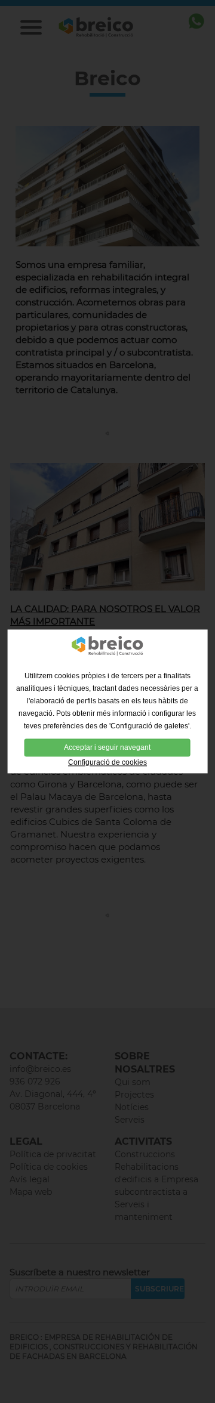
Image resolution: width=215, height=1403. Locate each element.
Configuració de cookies (107, 762)
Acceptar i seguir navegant (107, 747)
